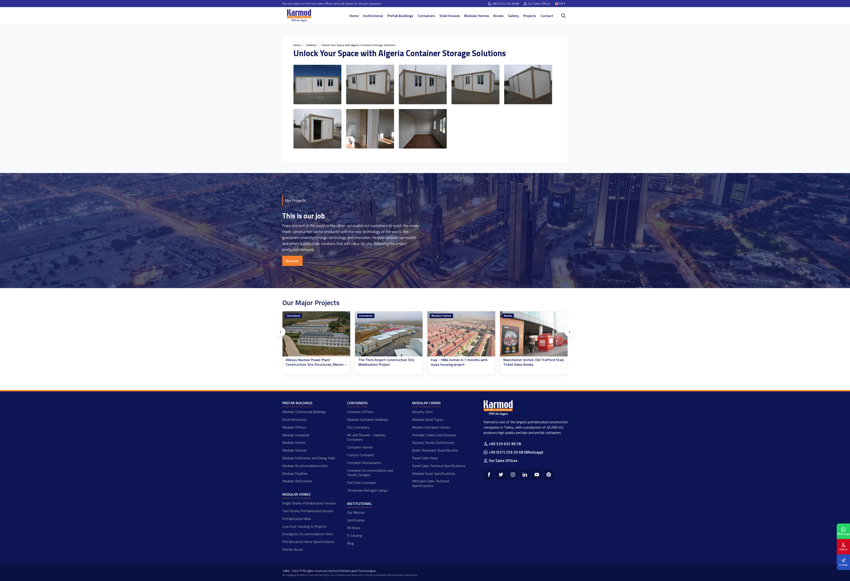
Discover (292, 261)
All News (353, 527)
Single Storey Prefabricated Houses (309, 503)
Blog (350, 543)
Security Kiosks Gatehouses (433, 442)
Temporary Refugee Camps (367, 490)
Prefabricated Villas (296, 518)
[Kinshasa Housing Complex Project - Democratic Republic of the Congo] (461, 334)
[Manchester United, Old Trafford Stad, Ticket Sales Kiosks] (389, 334)
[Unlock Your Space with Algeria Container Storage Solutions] (317, 84)
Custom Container (360, 455)
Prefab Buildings (400, 15)
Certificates (356, 520)
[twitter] (501, 474)
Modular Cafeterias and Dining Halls (308, 458)
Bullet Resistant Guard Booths (435, 450)
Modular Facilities (295, 473)
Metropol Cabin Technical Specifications (430, 483)
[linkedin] (525, 474)
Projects (529, 15)
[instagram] (513, 474)
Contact (547, 15)
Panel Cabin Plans (425, 458)
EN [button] (561, 3)
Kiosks (498, 15)
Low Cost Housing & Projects (304, 526)
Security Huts (422, 411)
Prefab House (292, 549)
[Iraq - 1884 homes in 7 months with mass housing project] (316, 334)
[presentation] (280, 332)
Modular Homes (476, 15)
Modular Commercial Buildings (304, 411)
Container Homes (360, 447)
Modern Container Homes (431, 427)
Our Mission (356, 512)
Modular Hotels (293, 442)
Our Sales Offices (539, 3)
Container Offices (360, 411)
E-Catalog (354, 535)
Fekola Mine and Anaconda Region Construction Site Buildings (530, 362)
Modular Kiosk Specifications (433, 473)
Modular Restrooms (297, 481)
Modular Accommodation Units (305, 465)
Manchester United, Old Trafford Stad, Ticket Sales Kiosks (388, 362)
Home (354, 15)
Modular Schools (294, 450)
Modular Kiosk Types (427, 419)
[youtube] (536, 474)
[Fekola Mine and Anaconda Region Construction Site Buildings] (534, 334)
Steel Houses (449, 15)
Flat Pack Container (361, 482)
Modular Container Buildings (367, 419)
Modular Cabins (426, 403)
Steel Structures (294, 419)
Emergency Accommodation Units (307, 534)
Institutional (373, 15)
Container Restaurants (364, 462)
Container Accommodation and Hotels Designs (370, 473)
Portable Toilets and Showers (434, 435)
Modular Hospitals (295, 435)
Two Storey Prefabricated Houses (308, 511)
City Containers (358, 427)
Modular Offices (294, 427)
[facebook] (489, 474)
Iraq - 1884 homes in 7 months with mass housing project (314, 362)
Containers (426, 15)
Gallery (513, 15)
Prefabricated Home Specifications (308, 541)
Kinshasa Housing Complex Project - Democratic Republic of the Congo (459, 362)
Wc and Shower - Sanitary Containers (366, 437)
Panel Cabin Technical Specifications (438, 465)
